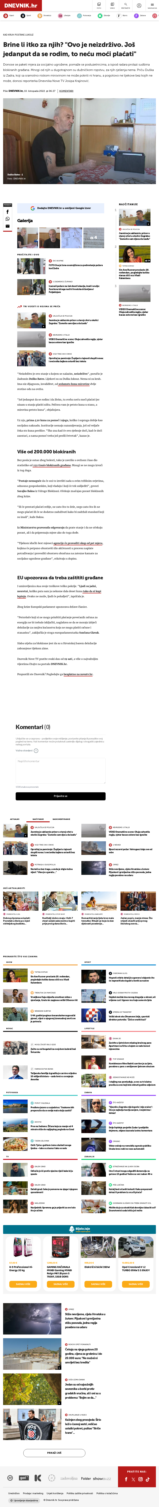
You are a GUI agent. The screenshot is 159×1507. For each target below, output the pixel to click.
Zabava (143, 16)
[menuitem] (139, 6)
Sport (29, 16)
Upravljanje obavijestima (26, 1500)
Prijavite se (60, 796)
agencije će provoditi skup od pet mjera (77, 543)
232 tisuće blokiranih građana (52, 465)
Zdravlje (107, 16)
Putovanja (87, 16)
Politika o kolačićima (107, 1493)
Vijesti (11, 16)
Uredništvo (14, 1493)
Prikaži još (54, 1453)
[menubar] (139, 5)
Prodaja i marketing (33, 1493)
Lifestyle (67, 16)
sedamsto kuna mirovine (74, 383)
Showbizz (47, 16)
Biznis (125, 16)
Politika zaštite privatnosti (80, 1493)
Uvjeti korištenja (55, 1493)
